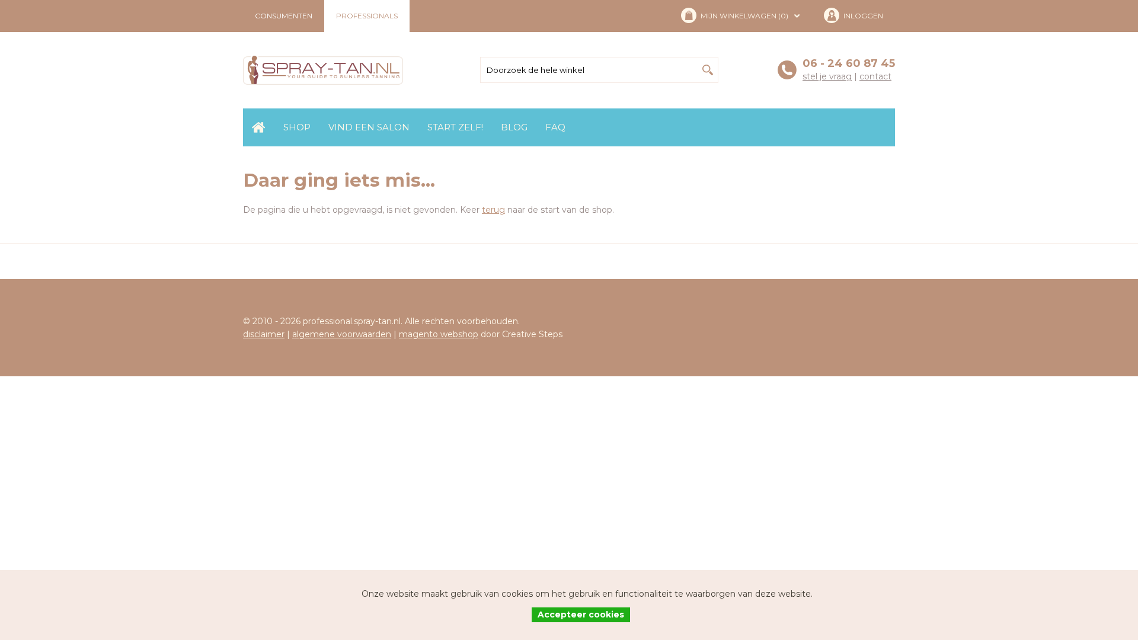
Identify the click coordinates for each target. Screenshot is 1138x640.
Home (258, 127)
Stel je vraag (827, 76)
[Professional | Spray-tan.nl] (323, 70)
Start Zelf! (455, 127)
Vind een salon (369, 127)
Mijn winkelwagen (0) (744, 15)
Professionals (367, 15)
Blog (514, 127)
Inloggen (863, 15)
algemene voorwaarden (341, 334)
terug (493, 209)
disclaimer (263, 334)
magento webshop (438, 334)
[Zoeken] (707, 70)
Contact (875, 76)
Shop (297, 127)
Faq (555, 127)
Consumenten (283, 15)
